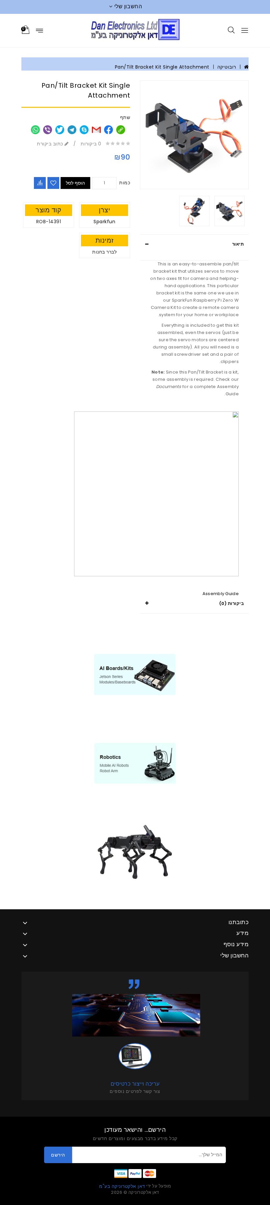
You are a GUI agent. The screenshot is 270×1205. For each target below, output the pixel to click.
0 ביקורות (91, 143)
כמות (124, 183)
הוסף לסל (75, 183)
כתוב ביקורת (51, 143)
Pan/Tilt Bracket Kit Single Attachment (162, 67)
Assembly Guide (220, 593)
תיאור (238, 244)
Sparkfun (104, 221)
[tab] (194, 244)
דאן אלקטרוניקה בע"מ (122, 1186)
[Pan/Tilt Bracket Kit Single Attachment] (194, 134)
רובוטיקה (226, 67)
